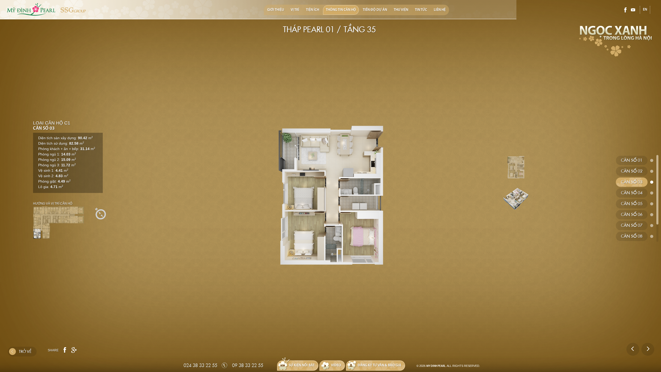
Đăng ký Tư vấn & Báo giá (379, 365)
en (645, 10)
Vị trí (295, 10)
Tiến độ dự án (375, 10)
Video (336, 365)
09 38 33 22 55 (247, 365)
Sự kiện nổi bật (301, 365)
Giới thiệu (275, 10)
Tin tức (421, 10)
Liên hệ (440, 10)
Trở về (25, 351)
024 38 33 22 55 (200, 365)
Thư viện (401, 10)
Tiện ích (312, 10)
